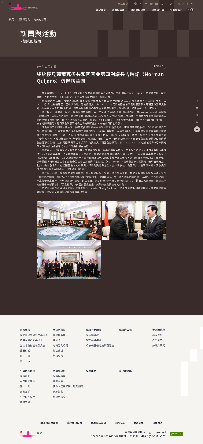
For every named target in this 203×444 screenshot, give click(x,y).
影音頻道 (58, 350)
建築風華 (157, 340)
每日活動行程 (60, 345)
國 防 (25, 360)
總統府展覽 (158, 345)
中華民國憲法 (27, 381)
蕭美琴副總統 (93, 340)
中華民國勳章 (27, 396)
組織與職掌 (59, 376)
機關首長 (58, 381)
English (158, 65)
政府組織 (25, 401)
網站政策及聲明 (49, 422)
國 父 (25, 386)
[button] (192, 4)
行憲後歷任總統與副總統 (100, 345)
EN (183, 3)
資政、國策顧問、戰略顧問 (68, 386)
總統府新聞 (59, 335)
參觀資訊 (157, 335)
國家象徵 (25, 391)
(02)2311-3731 (158, 436)
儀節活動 (58, 391)
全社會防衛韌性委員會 (32, 345)
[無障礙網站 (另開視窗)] (176, 434)
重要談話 (25, 350)
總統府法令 (59, 396)
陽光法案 (120, 422)
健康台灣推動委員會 (31, 340)
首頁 (11, 19)
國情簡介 (25, 376)
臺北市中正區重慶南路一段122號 (119, 436)
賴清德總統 (92, 335)
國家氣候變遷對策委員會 (34, 335)
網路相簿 (58, 355)
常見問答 (157, 422)
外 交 (25, 355)
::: (2, 1)
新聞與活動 (24, 19)
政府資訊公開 (74, 422)
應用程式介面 (98, 422)
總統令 (57, 340)
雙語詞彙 (139, 422)
